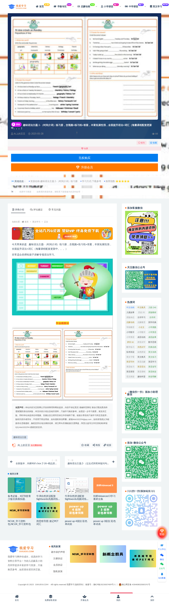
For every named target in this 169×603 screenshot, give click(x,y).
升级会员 (86, 167)
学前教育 (130, 328)
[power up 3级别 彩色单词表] (105, 510)
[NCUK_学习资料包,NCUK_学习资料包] (19, 510)
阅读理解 (152, 377)
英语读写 (152, 367)
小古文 (141, 328)
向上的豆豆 (30, 445)
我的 (118, 600)
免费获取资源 (51, 600)
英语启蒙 (141, 362)
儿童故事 (130, 313)
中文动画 (130, 308)
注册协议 (58, 558)
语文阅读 (130, 377)
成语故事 (152, 337)
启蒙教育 (141, 323)
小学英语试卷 (130, 337)
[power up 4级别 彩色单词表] (76, 510)
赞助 (161, 534)
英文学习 (36, 222)
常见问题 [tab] (56, 210)
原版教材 (152, 313)
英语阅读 (152, 372)
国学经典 (152, 323)
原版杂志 (130, 318)
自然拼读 (141, 352)
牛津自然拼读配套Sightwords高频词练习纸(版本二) (47, 499)
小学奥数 (152, 328)
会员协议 (58, 565)
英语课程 (141, 372)
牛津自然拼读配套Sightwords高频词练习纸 (75, 499)
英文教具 (141, 357)
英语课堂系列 (130, 372)
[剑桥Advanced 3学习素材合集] (105, 485)
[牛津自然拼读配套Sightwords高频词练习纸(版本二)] (48, 485)
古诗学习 (141, 318)
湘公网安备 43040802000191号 (136, 585)
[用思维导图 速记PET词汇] (48, 510)
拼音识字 (141, 342)
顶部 (152, 600)
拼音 (130, 342)
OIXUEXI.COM (41, 585)
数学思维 (152, 342)
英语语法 (141, 367)
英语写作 (130, 362)
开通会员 (84, 600)
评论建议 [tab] (38, 210)
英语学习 (152, 362)
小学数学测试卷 (141, 333)
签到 (142, 143)
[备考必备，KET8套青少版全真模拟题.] (19, 485)
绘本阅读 (130, 352)
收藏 (154, 143)
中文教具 (141, 308)
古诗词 (152, 318)
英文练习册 (152, 357)
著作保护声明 (58, 552)
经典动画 (152, 347)
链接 (108, 445)
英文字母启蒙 (130, 357)
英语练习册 (130, 367)
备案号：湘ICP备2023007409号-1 (100, 585)
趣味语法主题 (19, 437)
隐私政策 (58, 571)
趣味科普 (141, 377)
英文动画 (152, 352)
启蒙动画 (130, 323)
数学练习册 (130, 347)
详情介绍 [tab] (19, 210)
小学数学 (130, 333)
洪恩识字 (141, 347)
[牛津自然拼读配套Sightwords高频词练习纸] (76, 485)
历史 (141, 312)
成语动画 (141, 337)
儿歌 (152, 307)
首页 (44, 6)
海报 (97, 445)
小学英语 (152, 333)
